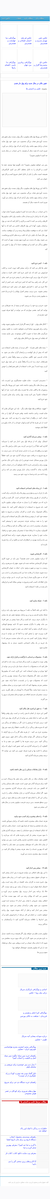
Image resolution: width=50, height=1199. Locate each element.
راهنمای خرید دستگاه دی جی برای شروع (20, 1082)
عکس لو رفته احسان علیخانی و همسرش (24, 40)
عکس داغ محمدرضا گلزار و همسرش (40, 65)
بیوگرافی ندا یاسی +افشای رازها (10, 65)
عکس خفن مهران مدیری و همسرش (41, 40)
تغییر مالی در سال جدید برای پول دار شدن (30, 83)
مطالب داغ (40, 18)
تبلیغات (18, 18)
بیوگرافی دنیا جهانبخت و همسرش (11, 40)
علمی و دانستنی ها (33, 89)
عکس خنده (6, 18)
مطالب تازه (28, 18)
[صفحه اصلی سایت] (47, 19)
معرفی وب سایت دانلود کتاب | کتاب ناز (21, 1153)
